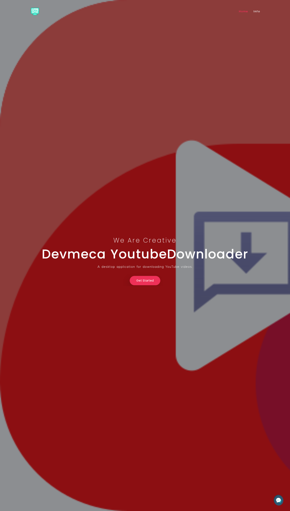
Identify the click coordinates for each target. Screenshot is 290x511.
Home (243, 11)
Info (256, 11)
